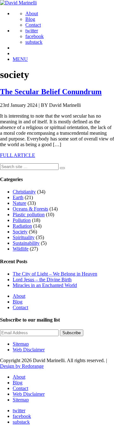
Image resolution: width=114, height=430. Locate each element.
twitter (31, 30)
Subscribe (71, 332)
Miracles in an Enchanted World (45, 285)
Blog (30, 19)
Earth (18, 197)
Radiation (22, 226)
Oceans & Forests (30, 209)
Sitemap (21, 344)
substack (33, 42)
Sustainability (26, 243)
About (31, 13)
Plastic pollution (29, 214)
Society (20, 231)
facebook (34, 36)
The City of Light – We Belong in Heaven (55, 274)
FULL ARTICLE (17, 155)
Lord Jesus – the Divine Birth (42, 279)
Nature (19, 203)
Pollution (22, 220)
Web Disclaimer (29, 349)
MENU (20, 59)
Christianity (24, 191)
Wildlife (20, 248)
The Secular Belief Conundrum (51, 92)
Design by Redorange (22, 366)
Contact (33, 25)
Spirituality (24, 237)
